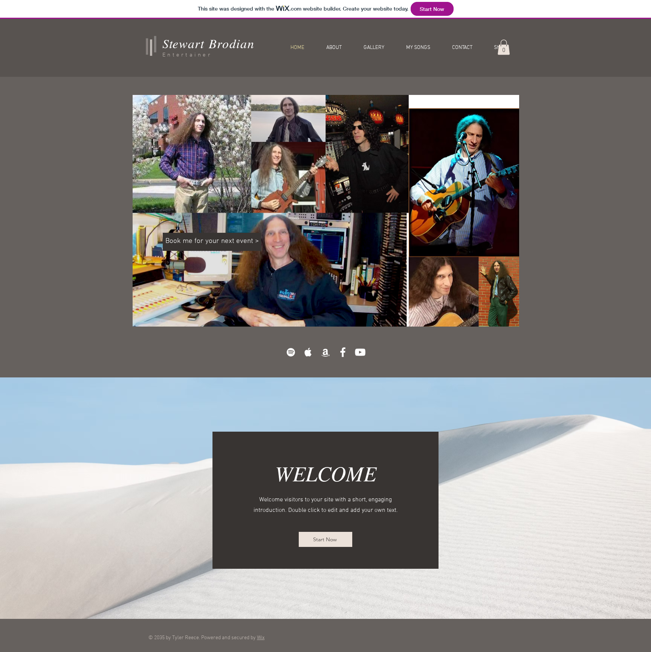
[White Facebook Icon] (342, 352)
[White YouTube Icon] (360, 352)
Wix (260, 638)
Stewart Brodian (208, 43)
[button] (503, 47)
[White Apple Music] (308, 352)
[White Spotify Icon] (290, 352)
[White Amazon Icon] (325, 352)
